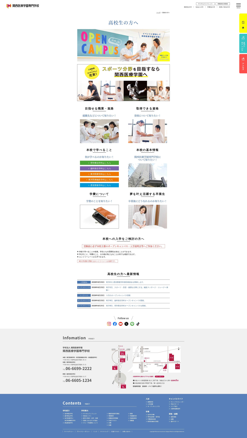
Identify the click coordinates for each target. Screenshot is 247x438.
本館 (110, 423)
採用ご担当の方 (224, 7)
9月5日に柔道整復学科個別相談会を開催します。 (113, 282)
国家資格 (173, 417)
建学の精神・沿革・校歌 (90, 418)
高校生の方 (188, 7)
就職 (172, 419)
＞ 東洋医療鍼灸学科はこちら (99, 179)
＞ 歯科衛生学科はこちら (99, 168)
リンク (95, 431)
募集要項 (150, 402)
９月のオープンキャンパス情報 (105, 295)
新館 (131, 414)
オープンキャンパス (154, 406)
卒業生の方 (211, 7)
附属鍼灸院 (133, 416)
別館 (110, 425)
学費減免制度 (152, 419)
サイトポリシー (69, 431)
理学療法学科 (69, 414)
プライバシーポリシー (83, 431)
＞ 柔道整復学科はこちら (99, 185)
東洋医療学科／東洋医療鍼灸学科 (70, 419)
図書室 (132, 420)
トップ (158, 12)
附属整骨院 (133, 418)
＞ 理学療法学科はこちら (99, 163)
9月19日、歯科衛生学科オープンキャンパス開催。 (112, 300)
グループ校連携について (90, 423)
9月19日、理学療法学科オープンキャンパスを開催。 (112, 306)
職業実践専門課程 (114, 414)
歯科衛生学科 (69, 416)
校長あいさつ (87, 416)
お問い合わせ (126, 431)
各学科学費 (151, 415)
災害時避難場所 (175, 409)
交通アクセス (113, 420)
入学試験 (150, 404)
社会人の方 (199, 7)
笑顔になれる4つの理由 (90, 420)
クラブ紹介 (174, 406)
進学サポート (175, 421)
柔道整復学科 (69, 423)
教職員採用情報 (223, 4)
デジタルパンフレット (205, 4)
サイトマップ (104, 431)
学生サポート (175, 404)
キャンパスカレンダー (177, 402)
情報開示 (111, 416)
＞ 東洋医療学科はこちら (99, 174)
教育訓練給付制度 (153, 421)
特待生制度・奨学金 (154, 417)
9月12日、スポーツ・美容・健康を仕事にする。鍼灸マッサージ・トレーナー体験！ (123, 288)
